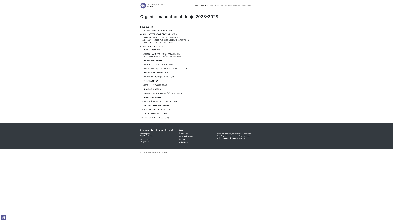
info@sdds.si (144, 142)
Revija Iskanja (247, 6)
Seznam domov (184, 133)
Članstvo (210, 6)
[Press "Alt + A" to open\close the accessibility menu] (3, 217)
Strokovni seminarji (224, 6)
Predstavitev (199, 6)
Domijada (236, 6)
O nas (181, 130)
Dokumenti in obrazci (186, 136)
